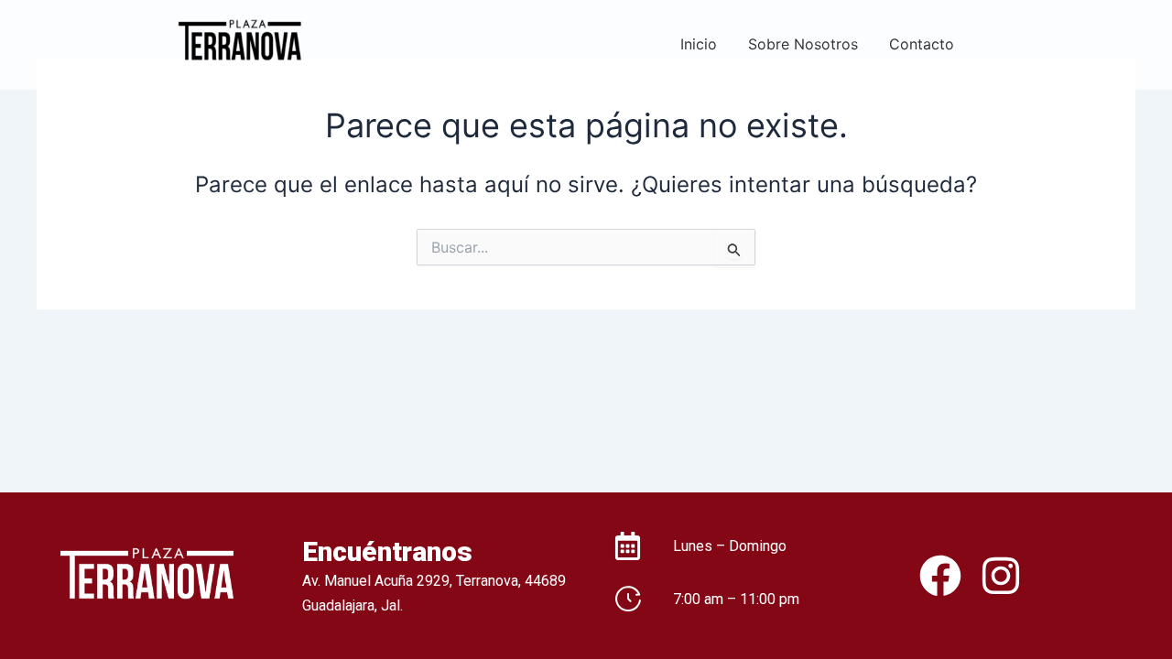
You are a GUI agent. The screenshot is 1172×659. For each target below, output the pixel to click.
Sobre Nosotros (803, 44)
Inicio (698, 44)
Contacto (921, 44)
